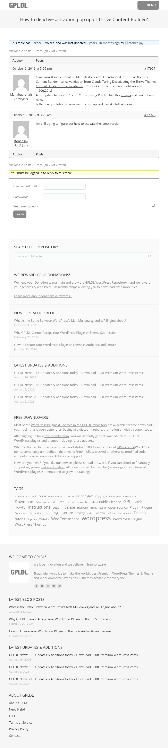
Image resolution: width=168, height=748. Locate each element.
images (126, 95)
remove (48, 513)
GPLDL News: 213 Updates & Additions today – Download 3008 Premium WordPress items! (79, 397)
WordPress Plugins (128, 519)
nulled (102, 507)
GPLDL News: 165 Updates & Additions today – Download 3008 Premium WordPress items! (79, 373)
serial (90, 513)
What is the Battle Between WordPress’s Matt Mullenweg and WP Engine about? (70, 320)
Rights (57, 513)
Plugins (147, 507)
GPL (127, 501)
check (33, 496)
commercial (72, 496)
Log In (20, 214)
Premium (20, 513)
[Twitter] (42, 586)
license (68, 507)
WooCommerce (65, 519)
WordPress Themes (30, 524)
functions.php (80, 502)
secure (67, 512)
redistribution (34, 513)
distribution (129, 496)
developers (115, 496)
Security (80, 513)
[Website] (59, 586)
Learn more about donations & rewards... (43, 296)
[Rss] (47, 586)
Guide (138, 502)
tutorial (20, 519)
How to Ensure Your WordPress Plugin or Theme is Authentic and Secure (65, 345)
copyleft (87, 496)
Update (32, 519)
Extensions (42, 502)
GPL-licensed (126, 447)
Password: (20, 197)
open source (118, 507)
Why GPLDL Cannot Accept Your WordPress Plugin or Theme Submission (65, 332)
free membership (56, 436)
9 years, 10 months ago (103, 43)
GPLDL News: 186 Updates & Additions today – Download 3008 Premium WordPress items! (79, 385)
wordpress (96, 518)
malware (82, 507)
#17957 (150, 68)
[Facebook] (36, 586)
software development (120, 513)
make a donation (53, 467)
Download (24, 501)
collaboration (55, 496)
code (42, 496)
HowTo (20, 507)
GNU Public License (106, 501)
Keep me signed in (26, 206)
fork (53, 502)
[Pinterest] (53, 586)
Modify (93, 507)
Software (100, 513)
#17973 (150, 115)
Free (61, 502)
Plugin (134, 507)
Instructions (39, 507)
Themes (140, 512)
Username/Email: (25, 186)
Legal (56, 507)
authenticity (21, 496)
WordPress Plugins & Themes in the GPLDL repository (69, 425)
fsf (68, 502)
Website (44, 519)
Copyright (101, 496)
